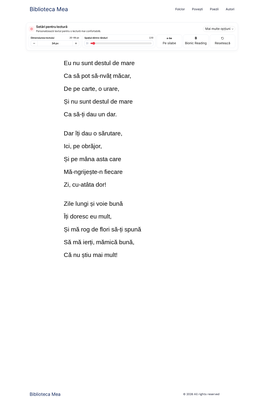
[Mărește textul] (76, 43)
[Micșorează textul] (34, 43)
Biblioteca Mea (49, 9)
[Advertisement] (122, 330)
